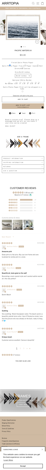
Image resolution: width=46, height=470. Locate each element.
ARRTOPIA (10, 3)
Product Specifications (9, 420)
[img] (7, 243)
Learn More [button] (8, 460)
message (9, 121)
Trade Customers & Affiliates (11, 444)
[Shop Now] (23, 400)
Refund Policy (6, 426)
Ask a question (10, 171)
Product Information (13, 158)
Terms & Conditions (8, 429)
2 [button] (20, 348)
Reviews (4, 438)
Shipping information (13, 162)
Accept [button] (23, 466)
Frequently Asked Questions (10, 441)
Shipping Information (8, 423)
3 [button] (23, 348)
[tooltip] (43, 107)
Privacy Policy (6, 431)
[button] (23, 106)
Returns (7, 166)
